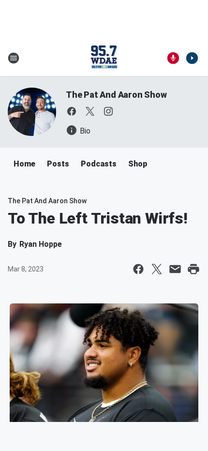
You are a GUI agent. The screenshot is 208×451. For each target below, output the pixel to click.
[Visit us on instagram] (108, 111)
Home (24, 163)
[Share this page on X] (156, 269)
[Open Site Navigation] (13, 58)
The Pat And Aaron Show (116, 95)
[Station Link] (104, 58)
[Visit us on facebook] (71, 111)
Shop (138, 163)
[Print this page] (193, 269)
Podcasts (99, 163)
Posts (58, 163)
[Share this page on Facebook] (138, 269)
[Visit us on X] (90, 111)
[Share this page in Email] (175, 269)
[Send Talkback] (173, 58)
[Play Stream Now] (192, 58)
